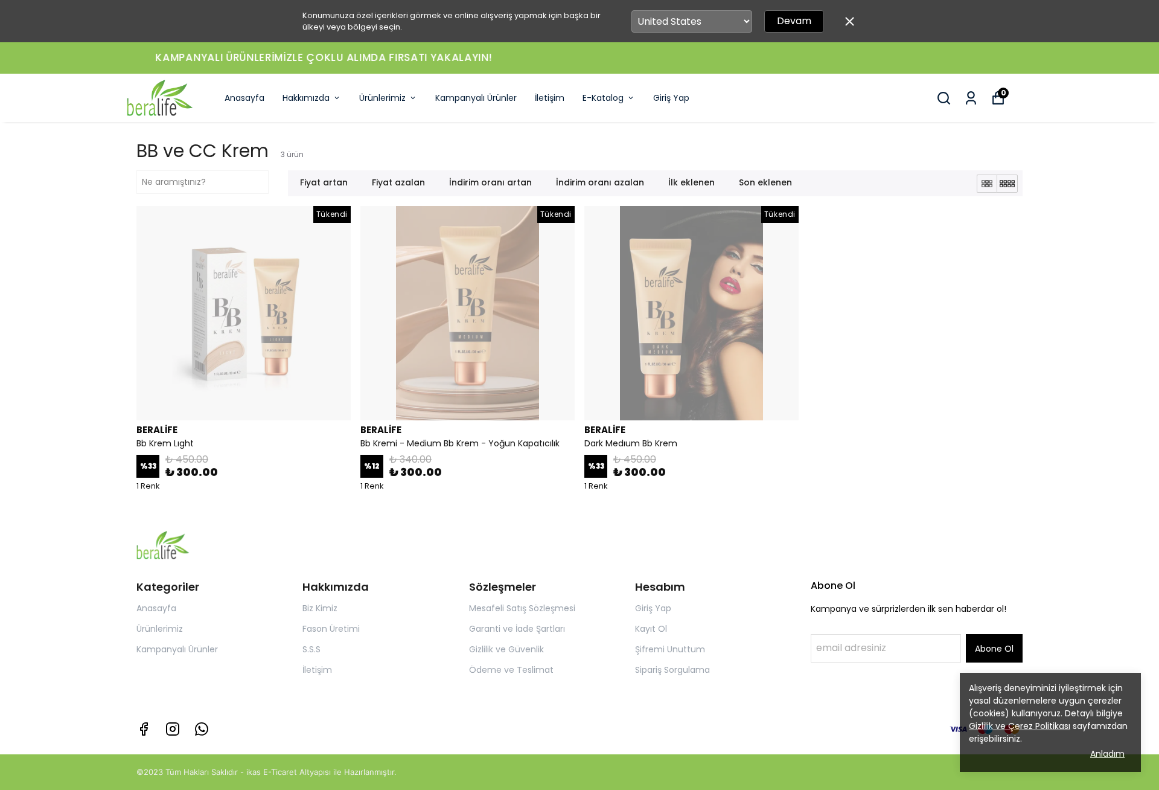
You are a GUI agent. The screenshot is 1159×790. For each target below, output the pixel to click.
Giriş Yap (671, 98)
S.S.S (311, 649)
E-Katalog (603, 98)
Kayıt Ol (651, 629)
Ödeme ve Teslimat (511, 670)
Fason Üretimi (331, 629)
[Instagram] (172, 729)
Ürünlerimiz (382, 98)
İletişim (549, 98)
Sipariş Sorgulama (672, 670)
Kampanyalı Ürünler (476, 98)
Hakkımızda (306, 98)
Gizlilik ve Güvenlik (506, 649)
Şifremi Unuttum (670, 649)
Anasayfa (244, 98)
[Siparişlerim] (971, 98)
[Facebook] (143, 729)
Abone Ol (994, 649)
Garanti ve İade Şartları (517, 629)
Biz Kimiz (319, 608)
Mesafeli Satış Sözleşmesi (522, 608)
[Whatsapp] (201, 729)
